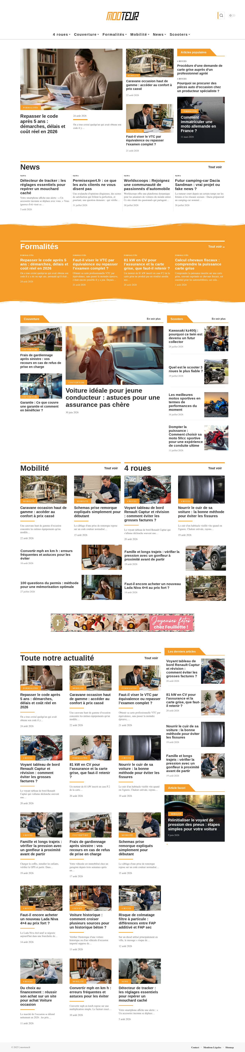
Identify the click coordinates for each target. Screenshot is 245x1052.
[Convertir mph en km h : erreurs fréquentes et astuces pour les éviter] (102, 557)
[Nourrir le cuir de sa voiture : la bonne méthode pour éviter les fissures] (201, 490)
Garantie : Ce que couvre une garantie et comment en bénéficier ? (39, 406)
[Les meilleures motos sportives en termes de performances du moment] (216, 404)
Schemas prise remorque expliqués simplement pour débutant (97, 512)
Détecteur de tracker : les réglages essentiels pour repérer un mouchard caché (43, 186)
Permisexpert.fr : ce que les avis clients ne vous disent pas (94, 184)
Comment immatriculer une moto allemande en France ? (198, 124)
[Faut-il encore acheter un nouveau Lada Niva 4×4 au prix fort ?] (206, 588)
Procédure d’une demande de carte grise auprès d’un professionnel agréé (199, 69)
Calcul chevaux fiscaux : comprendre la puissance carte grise (198, 264)
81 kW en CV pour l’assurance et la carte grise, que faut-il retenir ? (147, 264)
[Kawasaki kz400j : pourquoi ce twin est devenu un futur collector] (216, 338)
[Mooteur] (122, 15)
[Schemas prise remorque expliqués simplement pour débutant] (97, 490)
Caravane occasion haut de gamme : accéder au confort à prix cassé (149, 85)
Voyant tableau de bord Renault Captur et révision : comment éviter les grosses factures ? (146, 514)
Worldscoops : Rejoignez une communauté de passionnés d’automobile (147, 184)
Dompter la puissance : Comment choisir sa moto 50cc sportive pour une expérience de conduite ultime (186, 436)
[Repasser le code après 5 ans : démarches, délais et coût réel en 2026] (71, 79)
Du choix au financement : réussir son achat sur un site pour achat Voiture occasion (38, 996)
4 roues (182, 61)
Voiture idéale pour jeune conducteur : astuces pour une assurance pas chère (113, 397)
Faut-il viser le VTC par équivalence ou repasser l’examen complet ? (145, 140)
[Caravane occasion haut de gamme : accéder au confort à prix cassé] (150, 63)
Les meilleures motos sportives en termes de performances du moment (185, 402)
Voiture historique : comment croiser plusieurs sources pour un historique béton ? (89, 921)
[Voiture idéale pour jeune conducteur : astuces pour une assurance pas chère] (114, 355)
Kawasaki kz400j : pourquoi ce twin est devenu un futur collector (185, 336)
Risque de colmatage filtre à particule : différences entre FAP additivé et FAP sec (137, 921)
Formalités (30, 107)
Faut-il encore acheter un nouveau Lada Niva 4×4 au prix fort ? (152, 586)
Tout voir (215, 167)
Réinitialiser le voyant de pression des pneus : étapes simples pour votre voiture (194, 824)
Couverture (31, 319)
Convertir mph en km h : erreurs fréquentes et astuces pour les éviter (46, 554)
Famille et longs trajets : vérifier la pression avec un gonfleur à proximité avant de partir (152, 555)
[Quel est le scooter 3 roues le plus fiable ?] (216, 371)
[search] (221, 15)
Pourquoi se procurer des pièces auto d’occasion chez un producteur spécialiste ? (199, 87)
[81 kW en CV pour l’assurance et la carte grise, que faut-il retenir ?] (91, 748)
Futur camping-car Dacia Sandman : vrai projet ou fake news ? (197, 184)
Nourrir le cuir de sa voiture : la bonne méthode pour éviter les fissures (201, 512)
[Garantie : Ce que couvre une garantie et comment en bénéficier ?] (41, 386)
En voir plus (154, 319)
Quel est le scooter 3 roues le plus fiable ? (186, 369)
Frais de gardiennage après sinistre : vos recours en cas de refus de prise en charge (40, 361)
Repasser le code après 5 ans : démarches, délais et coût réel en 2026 (42, 123)
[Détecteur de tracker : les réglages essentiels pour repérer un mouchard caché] (140, 971)
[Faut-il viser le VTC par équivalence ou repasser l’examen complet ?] (150, 118)
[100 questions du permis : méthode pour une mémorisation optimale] (102, 587)
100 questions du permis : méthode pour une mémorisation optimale (49, 585)
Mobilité (133, 75)
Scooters (177, 319)
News (30, 167)
